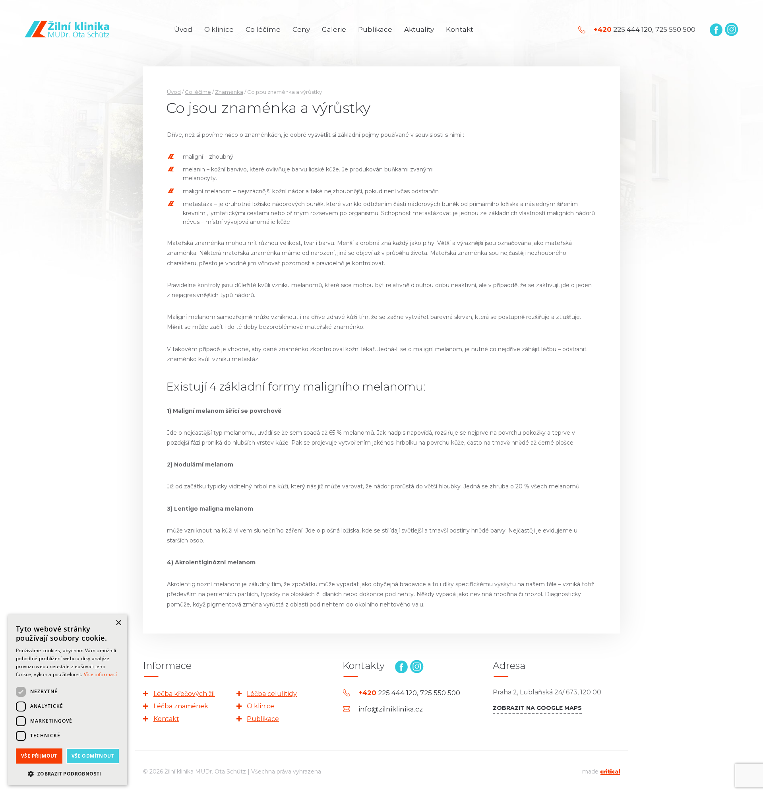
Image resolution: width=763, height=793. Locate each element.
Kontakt (459, 29)
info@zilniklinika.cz (390, 709)
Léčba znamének (180, 706)
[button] (67, 773)
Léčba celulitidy (272, 694)
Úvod (183, 29)
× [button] (118, 623)
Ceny (301, 29)
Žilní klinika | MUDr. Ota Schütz (67, 29)
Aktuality (419, 29)
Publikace (375, 29)
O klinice (219, 29)
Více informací (100, 674)
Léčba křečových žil (184, 694)
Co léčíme (263, 29)
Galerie (334, 29)
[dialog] (67, 699)
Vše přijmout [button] (39, 755)
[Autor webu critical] (610, 771)
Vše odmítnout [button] (93, 755)
